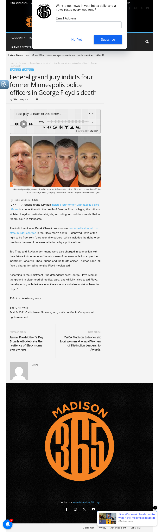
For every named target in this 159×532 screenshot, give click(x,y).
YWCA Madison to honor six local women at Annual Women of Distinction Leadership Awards (80, 343)
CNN (15, 99)
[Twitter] (141, 8)
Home (12, 63)
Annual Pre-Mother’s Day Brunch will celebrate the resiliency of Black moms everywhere (26, 343)
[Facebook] (129, 8)
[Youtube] (147, 8)
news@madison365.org (86, 502)
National (28, 70)
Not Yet (76, 39)
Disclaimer (88, 527)
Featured (23, 63)
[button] (147, 42)
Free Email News (19, 2)
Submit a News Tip (21, 47)
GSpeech (93, 131)
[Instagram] (135, 8)
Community (18, 37)
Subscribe (108, 39)
